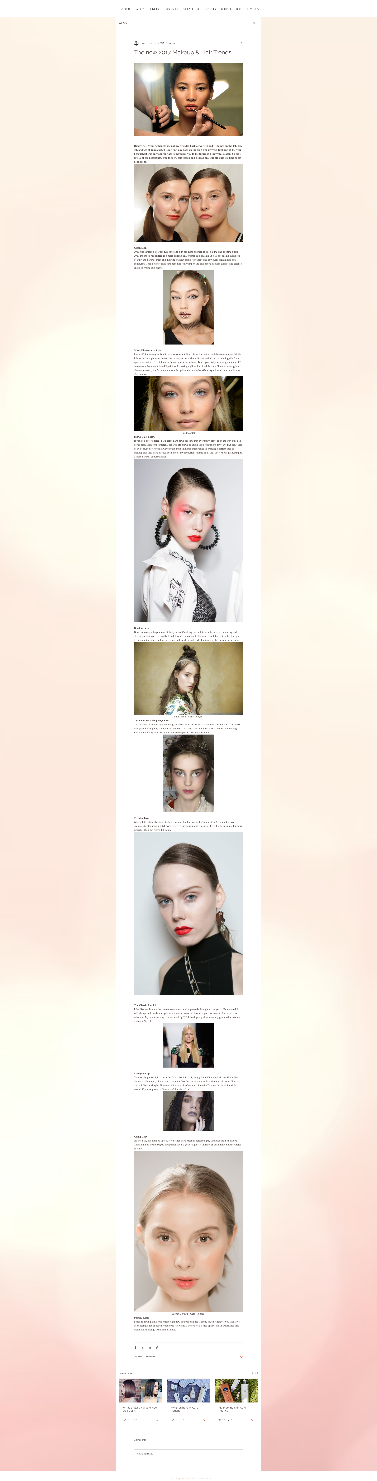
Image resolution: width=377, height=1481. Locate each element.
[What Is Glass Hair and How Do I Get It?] (140, 1390)
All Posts (123, 23)
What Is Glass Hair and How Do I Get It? (140, 1409)
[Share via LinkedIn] (149, 1347)
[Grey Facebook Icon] (247, 8)
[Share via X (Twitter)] (142, 1347)
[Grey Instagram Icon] (251, 8)
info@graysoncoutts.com (216, 1473)
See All (255, 1373)
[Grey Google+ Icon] (258, 8)
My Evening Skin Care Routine (184, 1409)
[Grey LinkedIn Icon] (254, 8)
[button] (154, 9)
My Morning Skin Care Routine (232, 1409)
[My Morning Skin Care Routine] (236, 1390)
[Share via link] (157, 1347)
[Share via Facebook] (135, 1347)
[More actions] (241, 43)
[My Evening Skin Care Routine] (188, 1390)
